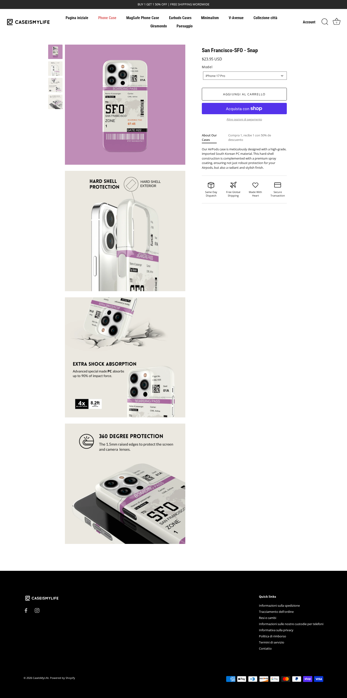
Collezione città (265, 18)
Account (309, 22)
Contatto (265, 648)
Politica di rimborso (272, 636)
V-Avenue (236, 18)
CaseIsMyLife (41, 678)
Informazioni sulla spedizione (279, 605)
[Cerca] (325, 22)
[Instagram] (37, 610)
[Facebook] (26, 610)
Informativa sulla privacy (276, 630)
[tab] (215, 137)
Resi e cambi (267, 618)
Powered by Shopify (62, 678)
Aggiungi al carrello (244, 94)
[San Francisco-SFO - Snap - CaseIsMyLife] (55, 51)
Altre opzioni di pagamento (244, 119)
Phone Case (107, 18)
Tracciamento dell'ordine (276, 612)
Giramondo (158, 26)
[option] (55, 52)
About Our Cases (209, 137)
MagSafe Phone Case (142, 18)
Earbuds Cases (180, 18)
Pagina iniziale (77, 18)
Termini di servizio (271, 642)
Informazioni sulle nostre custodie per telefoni (291, 624)
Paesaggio (185, 26)
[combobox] (245, 75)
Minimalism (210, 18)
